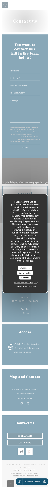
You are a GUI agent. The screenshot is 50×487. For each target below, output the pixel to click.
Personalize (25, 278)
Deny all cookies (25, 273)
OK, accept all (25, 268)
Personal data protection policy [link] (26, 283)
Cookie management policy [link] (25, 286)
